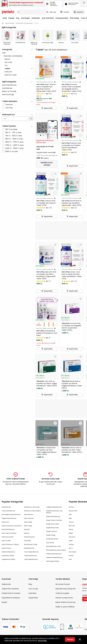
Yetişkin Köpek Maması (54, 507)
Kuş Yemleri (50, 543)
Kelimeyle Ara (8, 114)
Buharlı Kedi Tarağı (30, 544)
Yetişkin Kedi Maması (9, 518)
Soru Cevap (33, 589)
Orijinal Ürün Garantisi (10, 589)
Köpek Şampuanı (52, 539)
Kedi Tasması (29, 518)
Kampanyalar (62, 18)
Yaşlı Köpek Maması (31, 559)
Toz (6, 65)
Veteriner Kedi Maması (54, 554)
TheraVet (9, 104)
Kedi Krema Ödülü (8, 556)
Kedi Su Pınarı (6, 548)
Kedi (5, 18)
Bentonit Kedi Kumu (8, 552)
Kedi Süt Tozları (11, 75)
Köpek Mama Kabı (52, 528)
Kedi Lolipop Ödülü (52, 561)
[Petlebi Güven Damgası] (49, 626)
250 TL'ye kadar (11, 129)
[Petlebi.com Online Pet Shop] (8, 12)
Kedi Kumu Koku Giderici (32, 511)
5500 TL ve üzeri (11, 151)
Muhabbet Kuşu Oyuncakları (56, 550)
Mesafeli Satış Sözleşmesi (65, 589)
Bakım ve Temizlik (9, 91)
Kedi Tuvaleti (6, 541)
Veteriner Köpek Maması (54, 557)
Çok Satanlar (48, 18)
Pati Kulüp (74, 18)
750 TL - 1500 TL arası (13, 136)
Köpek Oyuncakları (52, 524)
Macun (7, 59)
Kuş (17, 18)
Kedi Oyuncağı (8, 94)
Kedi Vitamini (28, 514)
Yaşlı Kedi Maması (30, 556)
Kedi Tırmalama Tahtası (10, 544)
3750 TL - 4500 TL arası (14, 145)
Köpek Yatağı (50, 535)
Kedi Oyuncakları (7, 537)
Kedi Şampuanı (29, 537)
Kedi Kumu (5, 522)
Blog (30, 584)
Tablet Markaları (9, 101)
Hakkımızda (6, 584)
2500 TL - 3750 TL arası (14, 142)
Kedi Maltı (27, 541)
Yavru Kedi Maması (8, 511)
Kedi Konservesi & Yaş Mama (12, 526)
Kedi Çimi (8, 72)
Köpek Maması (29, 548)
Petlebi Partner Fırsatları (11, 593)
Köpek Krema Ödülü (8, 559)
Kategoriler (7, 49)
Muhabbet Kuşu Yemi (53, 546)
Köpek (11, 18)
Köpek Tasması (51, 531)
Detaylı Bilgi (42, 640)
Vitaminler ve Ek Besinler (13, 56)
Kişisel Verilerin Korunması (66, 602)
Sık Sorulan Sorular (63, 584)
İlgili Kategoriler (9, 81)
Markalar (36, 18)
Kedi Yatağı (28, 522)
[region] (18, 110)
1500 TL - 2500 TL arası (14, 139)
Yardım (66, 12)
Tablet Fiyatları (9, 126)
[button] (56, 324)
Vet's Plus (9, 108)
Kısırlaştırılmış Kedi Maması (11, 514)
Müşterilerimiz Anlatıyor (11, 598)
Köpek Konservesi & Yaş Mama (54, 512)
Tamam (70, 639)
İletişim (4, 602)
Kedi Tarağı (28, 526)
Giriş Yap (52, 12)
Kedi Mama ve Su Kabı (32, 507)
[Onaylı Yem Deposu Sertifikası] (62, 626)
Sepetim (80, 12)
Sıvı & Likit (8, 62)
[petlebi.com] (3, 23)
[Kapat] (83, 3)
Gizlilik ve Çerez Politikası (65, 607)
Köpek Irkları (33, 598)
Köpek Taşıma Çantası (54, 520)
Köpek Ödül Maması (53, 516)
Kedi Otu (27, 529)
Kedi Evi (26, 533)
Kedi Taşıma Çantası (9, 533)
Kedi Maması (7, 88)
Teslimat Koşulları (62, 593)
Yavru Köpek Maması (31, 552)
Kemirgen (25, 18)
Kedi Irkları (32, 593)
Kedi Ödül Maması (9, 85)
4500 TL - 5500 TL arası (14, 148)
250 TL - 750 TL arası (13, 132)
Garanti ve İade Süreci (64, 598)
